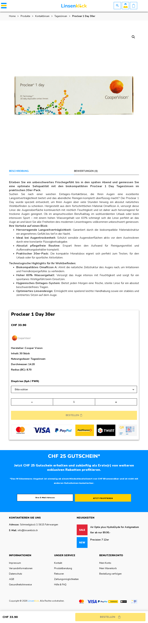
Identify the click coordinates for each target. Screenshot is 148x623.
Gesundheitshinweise (20, 584)
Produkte (25, 16)
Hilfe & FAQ (60, 584)
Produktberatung (63, 568)
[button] (3, 5)
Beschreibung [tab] (19, 171)
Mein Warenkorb (108, 568)
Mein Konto (105, 563)
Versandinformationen (20, 568)
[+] (116, 401)
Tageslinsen (61, 16)
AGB (11, 579)
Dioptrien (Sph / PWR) (25, 381)
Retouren (59, 573)
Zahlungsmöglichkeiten (66, 579)
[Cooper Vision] (21, 339)
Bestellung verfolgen (110, 573)
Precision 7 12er (99, 539)
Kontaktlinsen (42, 16)
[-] (32, 401)
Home (12, 16)
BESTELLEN (72, 415)
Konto (125, 5)
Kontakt (58, 563)
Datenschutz (15, 573)
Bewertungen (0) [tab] (86, 171)
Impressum (15, 563)
